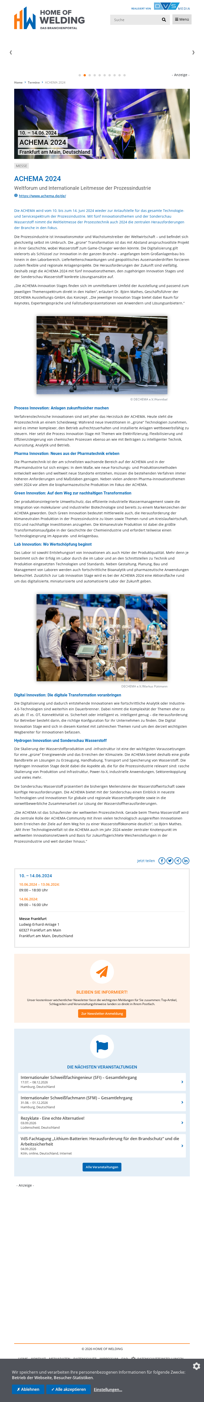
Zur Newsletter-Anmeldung (102, 1013)
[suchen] (164, 20)
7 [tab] (109, 75)
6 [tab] (104, 75)
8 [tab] (114, 75)
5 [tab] (99, 75)
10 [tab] (124, 75)
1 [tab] (79, 75)
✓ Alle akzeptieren (68, 1389)
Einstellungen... (108, 1389)
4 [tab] (94, 75)
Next (193, 52)
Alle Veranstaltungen (102, 1167)
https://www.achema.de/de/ (42, 195)
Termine (34, 82)
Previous (10, 52)
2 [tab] (84, 75)
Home (18, 82)
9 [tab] (119, 75)
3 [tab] (89, 75)
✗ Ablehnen (28, 1389)
